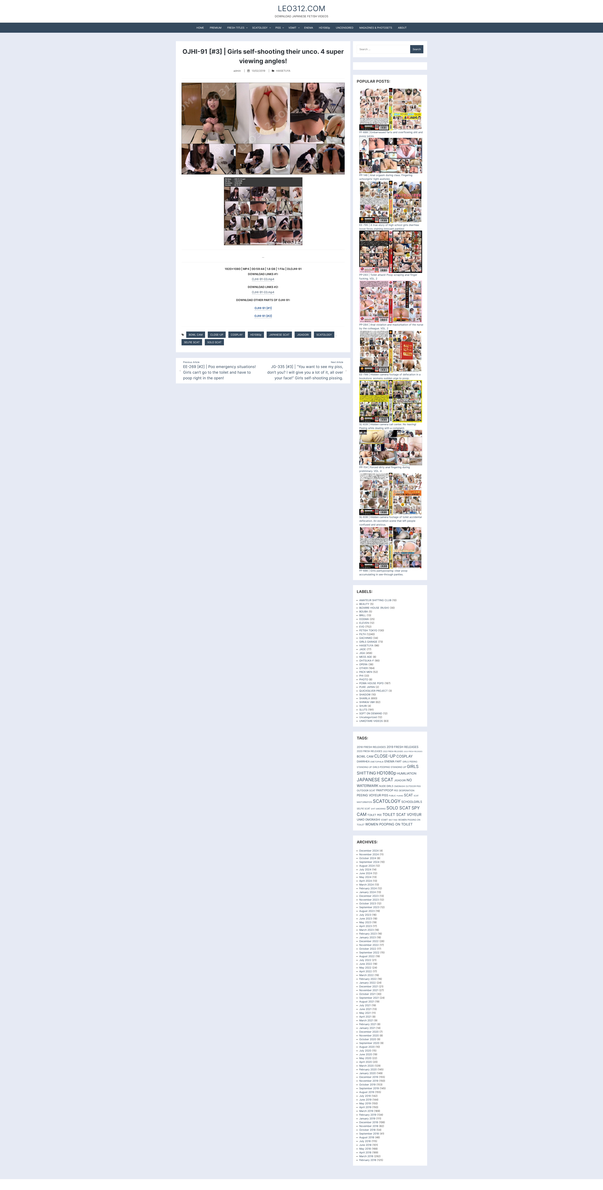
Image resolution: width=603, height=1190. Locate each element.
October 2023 (367, 903)
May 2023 (365, 922)
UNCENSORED (344, 27)
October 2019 (367, 1084)
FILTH (362, 634)
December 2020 (369, 1031)
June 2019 (365, 1099)
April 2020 (365, 1061)
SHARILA (364, 698)
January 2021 (367, 1027)
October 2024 (367, 858)
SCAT (408, 795)
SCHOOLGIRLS (411, 802)
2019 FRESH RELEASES (402, 747)
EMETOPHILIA (377, 762)
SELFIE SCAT (192, 342)
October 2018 (367, 1129)
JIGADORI (303, 334)
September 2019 (369, 1088)
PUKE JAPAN (367, 687)
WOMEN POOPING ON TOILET (389, 824)
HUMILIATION (406, 773)
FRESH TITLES (235, 27)
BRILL (362, 615)
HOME (200, 27)
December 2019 (368, 1077)
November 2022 (369, 944)
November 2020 (369, 1035)
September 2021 (369, 997)
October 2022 (367, 948)
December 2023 (369, 895)
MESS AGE (365, 656)
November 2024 (369, 854)
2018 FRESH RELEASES (371, 747)
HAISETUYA (283, 70)
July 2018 (365, 1141)
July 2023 (365, 914)
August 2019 (366, 1092)
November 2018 (368, 1126)
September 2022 (369, 952)
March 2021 (366, 1020)
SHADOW (365, 694)
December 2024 (369, 850)
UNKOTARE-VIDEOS (371, 720)
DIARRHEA (363, 761)
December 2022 (369, 941)
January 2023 (367, 937)
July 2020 (365, 1050)
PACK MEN (365, 671)
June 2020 (365, 1054)
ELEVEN (364, 622)
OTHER (363, 668)
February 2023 (368, 933)
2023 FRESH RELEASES (413, 751)
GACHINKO (365, 637)
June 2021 (365, 1009)
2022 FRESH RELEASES (393, 751)
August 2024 (367, 865)
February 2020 (368, 1069)
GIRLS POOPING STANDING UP (389, 767)
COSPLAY (237, 334)
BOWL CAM (196, 334)
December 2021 (368, 986)
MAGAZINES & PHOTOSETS (375, 27)
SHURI (363, 705)
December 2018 (368, 1122)
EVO (361, 626)
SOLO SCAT (214, 342)
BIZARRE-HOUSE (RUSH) (374, 607)
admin (237, 70)
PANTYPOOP (384, 790)
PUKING (400, 796)
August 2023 (367, 911)
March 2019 (366, 1111)
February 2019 (367, 1114)
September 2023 (369, 907)
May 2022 (365, 967)
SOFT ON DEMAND (370, 713)
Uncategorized (368, 717)
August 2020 (367, 1046)
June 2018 (365, 1144)
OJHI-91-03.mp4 (263, 279)
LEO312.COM (301, 8)
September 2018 (369, 1133)
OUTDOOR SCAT (366, 790)
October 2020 (367, 1039)
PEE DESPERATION (404, 790)
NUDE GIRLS (386, 786)
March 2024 (366, 884)
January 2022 (367, 982)
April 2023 (365, 926)
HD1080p (324, 27)
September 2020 (369, 1043)
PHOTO (363, 679)
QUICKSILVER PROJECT (373, 690)
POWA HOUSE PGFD (371, 683)
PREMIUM (215, 27)
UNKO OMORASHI (368, 819)
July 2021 (365, 1005)
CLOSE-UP (216, 334)
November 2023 (369, 899)
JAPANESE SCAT (279, 334)
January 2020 (367, 1073)
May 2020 (365, 1058)
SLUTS (363, 709)
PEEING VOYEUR (369, 795)
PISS (278, 27)
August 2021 (366, 1001)
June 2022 (365, 963)
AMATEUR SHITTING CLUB (375, 600)
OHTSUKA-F (366, 660)
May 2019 (365, 1103)
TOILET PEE (374, 814)
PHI (361, 675)
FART (398, 761)
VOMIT (292, 27)
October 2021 (367, 994)
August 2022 (367, 956)
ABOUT (402, 27)
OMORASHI (399, 786)
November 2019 (368, 1080)
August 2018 (366, 1137)
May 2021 (365, 1012)
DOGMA (364, 619)
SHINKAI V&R (367, 702)
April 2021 (365, 1016)
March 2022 (366, 975)
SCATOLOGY (260, 27)
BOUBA (363, 611)
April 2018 (365, 1152)
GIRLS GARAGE (368, 641)
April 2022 (365, 971)
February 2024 (368, 888)
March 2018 (366, 1156)
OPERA (363, 664)
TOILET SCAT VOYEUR (402, 814)
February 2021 (367, 1024)
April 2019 (365, 1107)
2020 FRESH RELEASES (369, 751)
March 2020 (366, 1065)
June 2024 (365, 873)
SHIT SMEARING (378, 809)
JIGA (362, 653)
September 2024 (369, 861)
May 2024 (365, 877)
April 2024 (365, 880)
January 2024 (367, 892)
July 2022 (365, 960)
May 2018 (365, 1148)
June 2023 (365, 918)
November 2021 (368, 990)
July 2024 (365, 869)
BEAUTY (364, 604)
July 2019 (365, 1095)
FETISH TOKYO (368, 630)
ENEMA (308, 27)
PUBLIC (392, 795)
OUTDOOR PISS (413, 786)
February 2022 (368, 978)
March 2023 (366, 929)
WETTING (393, 820)
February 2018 (367, 1160)
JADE (362, 649)
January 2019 (367, 1118)
